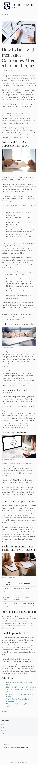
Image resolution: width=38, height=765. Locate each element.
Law (2, 724)
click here (18, 121)
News (3, 727)
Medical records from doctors (16, 212)
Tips (5, 712)
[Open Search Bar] (35, 14)
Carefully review (7, 352)
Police (3, 730)
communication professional (16, 411)
